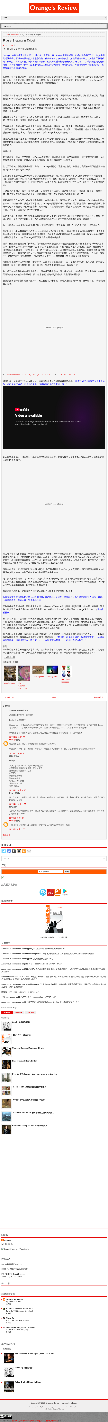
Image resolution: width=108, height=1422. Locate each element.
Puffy (3, 977)
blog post (28, 959)
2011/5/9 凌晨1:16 (16, 818)
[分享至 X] (11, 657)
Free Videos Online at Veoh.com (70, 375)
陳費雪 (4, 992)
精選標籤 (18, 1013)
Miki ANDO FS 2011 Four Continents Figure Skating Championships (27, 375)
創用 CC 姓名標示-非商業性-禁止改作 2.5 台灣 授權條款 (35, 1421)
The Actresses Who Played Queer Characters (34, 1353)
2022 (26, 969)
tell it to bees (24, 977)
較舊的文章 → (100, 697)
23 (19, 997)
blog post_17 (29, 948)
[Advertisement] (12, 1181)
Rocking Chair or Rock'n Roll (23, 685)
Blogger (74, 1403)
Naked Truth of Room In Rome (25, 1061)
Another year (9, 683)
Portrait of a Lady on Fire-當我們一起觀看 (29, 1125)
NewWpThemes (42, 1407)
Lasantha (65, 1407)
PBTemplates (74, 1407)
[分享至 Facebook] (13, 657)
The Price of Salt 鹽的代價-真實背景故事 (29, 1087)
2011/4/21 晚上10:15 (17, 790)
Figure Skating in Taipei (19, 40)
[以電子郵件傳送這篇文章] (5, 657)
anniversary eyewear (32, 954)
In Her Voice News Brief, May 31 (18, 1330)
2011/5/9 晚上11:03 (17, 829)
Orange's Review (52, 1403)
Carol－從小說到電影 (21, 1022)
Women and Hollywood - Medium (20, 1327)
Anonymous (6, 948)
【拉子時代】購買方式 (21, 1035)
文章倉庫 (30, 1013)
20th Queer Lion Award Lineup (17, 1320)
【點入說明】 (62, 937)
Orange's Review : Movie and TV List (28, 1048)
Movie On (10, 1318)
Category (5, 1018)
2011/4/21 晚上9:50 (17, 754)
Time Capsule (38, 677)
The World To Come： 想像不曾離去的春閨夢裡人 (33, 1113)
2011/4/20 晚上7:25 (17, 737)
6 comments (8, 45)
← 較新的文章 (8, 697)
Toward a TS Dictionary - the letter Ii (19, 1311)
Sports (51, 375)
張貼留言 (6, 835)
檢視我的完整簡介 (7, 1244)
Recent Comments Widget (9, 1008)
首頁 (54, 697)
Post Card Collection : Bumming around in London (34, 1074)
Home (6, 34)
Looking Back (52, 677)
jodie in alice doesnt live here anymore (40, 964)
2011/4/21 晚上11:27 (17, 804)
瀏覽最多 (7, 1013)
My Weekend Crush (13, 1302)
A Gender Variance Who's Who (19, 1309)
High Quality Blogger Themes (54, 1409)
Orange (12, 740)
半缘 (3, 997)
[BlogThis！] (8, 657)
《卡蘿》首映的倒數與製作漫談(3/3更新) (28, 1100)
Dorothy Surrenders (14, 1299)
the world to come (31, 984)
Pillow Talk (15, 34)
